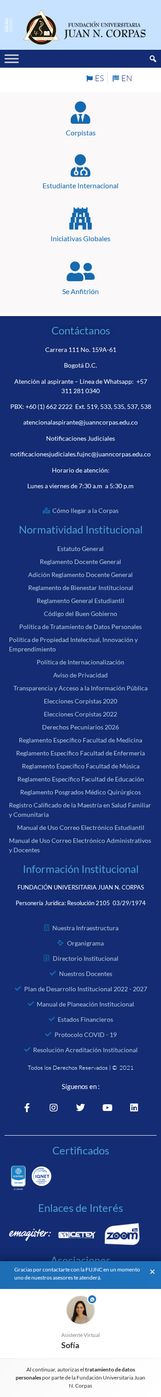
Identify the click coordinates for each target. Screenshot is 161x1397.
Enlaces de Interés (80, 1207)
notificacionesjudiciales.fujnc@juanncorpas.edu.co (80, 454)
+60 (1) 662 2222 (48, 406)
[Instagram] (54, 1108)
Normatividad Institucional (81, 529)
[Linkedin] (134, 1108)
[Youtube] (107, 1108)
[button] (80, 1323)
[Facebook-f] (27, 1108)
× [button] (152, 1272)
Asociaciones (80, 1260)
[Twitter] (80, 1108)
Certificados (80, 1150)
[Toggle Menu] (11, 59)
